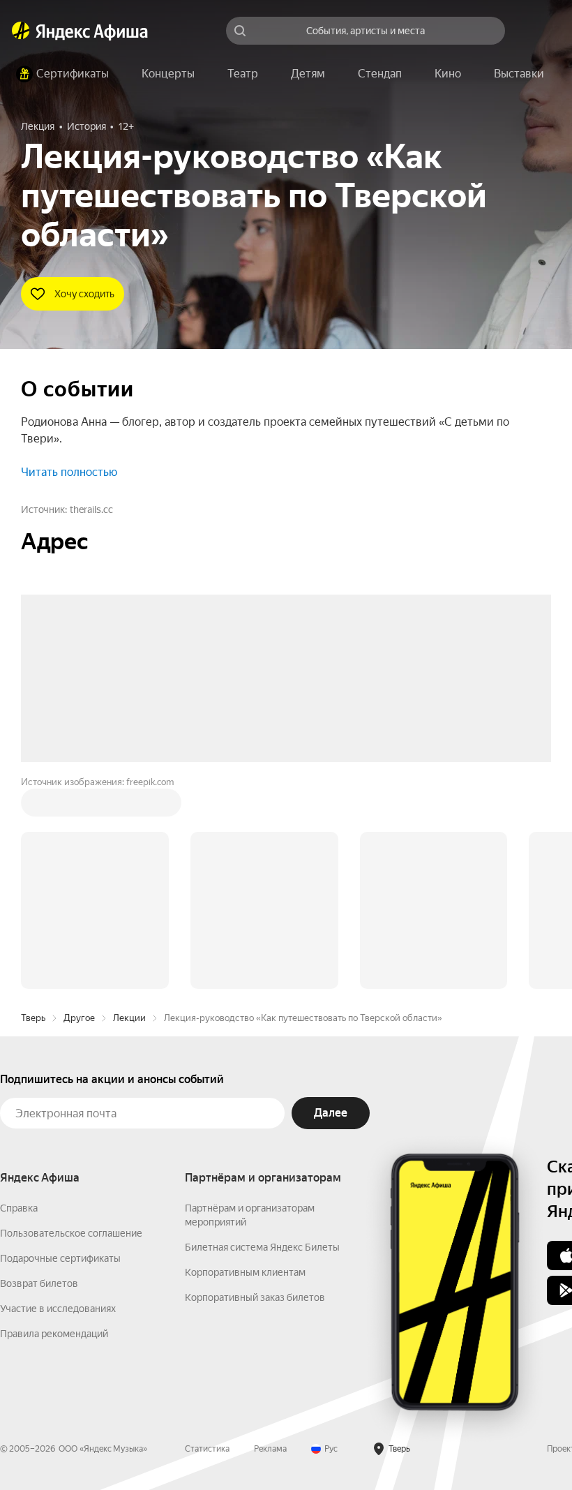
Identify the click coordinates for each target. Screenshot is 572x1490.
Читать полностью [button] (69, 472)
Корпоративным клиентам (245, 1060)
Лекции (129, 806)
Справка (19, 996)
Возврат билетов (39, 1072)
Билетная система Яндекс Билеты (262, 1035)
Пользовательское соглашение (71, 1021)
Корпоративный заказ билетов (255, 1086)
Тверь (33, 806)
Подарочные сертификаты (60, 1046)
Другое (79, 806)
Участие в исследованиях (58, 1097)
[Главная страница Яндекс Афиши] (21, 31)
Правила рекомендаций (54, 1122)
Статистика (207, 1237)
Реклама (270, 1237)
